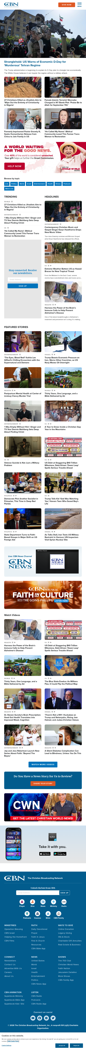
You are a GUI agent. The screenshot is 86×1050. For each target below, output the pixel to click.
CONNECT (9, 956)
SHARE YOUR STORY (43, 783)
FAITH (34, 925)
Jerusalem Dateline (67, 972)
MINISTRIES (10, 925)
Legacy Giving (65, 933)
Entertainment (39, 184)
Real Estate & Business (69, 944)
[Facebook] (39, 1018)
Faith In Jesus (38, 937)
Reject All (76, 1046)
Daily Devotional (39, 929)
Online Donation (66, 929)
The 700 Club (64, 960)
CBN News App (38, 984)
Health (50, 184)
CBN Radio (36, 996)
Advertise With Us (13, 968)
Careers (8, 972)
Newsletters (10, 960)
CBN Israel (9, 933)
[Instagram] (46, 1018)
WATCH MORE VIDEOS (43, 764)
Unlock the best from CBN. (43, 888)
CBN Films (9, 941)
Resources (36, 944)
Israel (29, 184)
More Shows (64, 976)
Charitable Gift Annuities (70, 941)
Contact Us (10, 964)
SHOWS (62, 956)
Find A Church (38, 941)
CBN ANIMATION (13, 992)
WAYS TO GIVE (65, 925)
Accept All (62, 1046)
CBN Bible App (38, 948)
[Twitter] (53, 1018)
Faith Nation (64, 968)
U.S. (6, 184)
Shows (58, 184)
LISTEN (34, 992)
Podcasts (67, 184)
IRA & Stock (64, 937)
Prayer (34, 933)
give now (67, 5)
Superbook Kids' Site (14, 1004)
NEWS (34, 956)
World (22, 184)
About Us (9, 976)
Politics (14, 184)
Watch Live (9, 188)
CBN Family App (66, 980)
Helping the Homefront (15, 937)
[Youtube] (32, 1018)
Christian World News (68, 964)
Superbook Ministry (13, 996)
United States (38, 960)
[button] (78, 5)
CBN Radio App (38, 1004)
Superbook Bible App (14, 1000)
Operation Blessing (13, 929)
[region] (43, 1041)
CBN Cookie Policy (13, 1041)
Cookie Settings (6, 1045)
